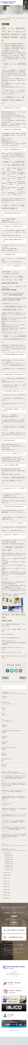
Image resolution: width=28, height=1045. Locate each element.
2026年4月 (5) (9, 863)
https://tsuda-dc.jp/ (13, 637)
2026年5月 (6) (9, 861)
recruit (4, 765)
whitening (8, 703)
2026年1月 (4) (9, 869)
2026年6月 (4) (9, 859)
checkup (5, 742)
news (4, 708)
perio (4, 753)
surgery (4, 736)
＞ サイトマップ (14, 976)
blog (5, 24)
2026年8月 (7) (9, 855)
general (4, 725)
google (20, 670)
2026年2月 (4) (9, 867)
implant (5, 697)
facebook (7, 670)
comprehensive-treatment (11, 731)
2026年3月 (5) (9, 865)
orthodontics (6, 759)
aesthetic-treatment (9, 748)
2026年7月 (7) (9, 857)
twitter (16, 670)
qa (7, 719)
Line (12, 670)
